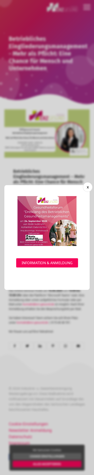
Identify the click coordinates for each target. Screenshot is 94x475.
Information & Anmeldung (47, 262)
